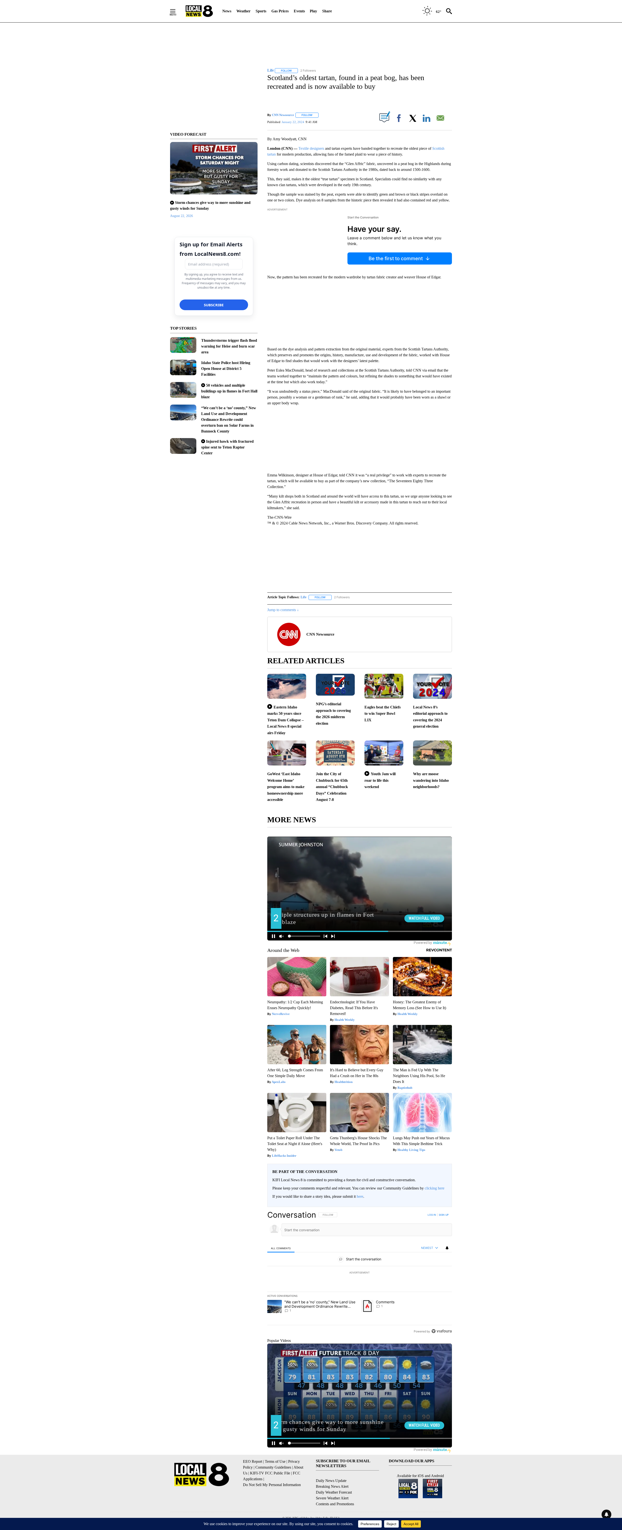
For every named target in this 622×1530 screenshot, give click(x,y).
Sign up (444, 1214)
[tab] (280, 1248)
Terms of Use (275, 1461)
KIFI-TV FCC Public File (270, 1473)
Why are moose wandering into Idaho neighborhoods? (431, 780)
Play (313, 11)
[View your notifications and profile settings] (447, 1248)
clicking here (434, 1188)
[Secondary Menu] (176, 11)
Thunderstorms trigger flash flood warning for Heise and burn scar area (229, 346)
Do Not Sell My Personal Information (272, 1485)
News (226, 11)
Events (299, 11)
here (360, 1196)
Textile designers (311, 148)
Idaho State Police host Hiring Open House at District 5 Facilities (225, 368)
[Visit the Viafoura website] (441, 1331)
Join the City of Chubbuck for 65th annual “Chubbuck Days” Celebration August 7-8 (332, 787)
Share (327, 11)
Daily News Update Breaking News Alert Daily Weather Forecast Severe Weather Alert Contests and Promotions (335, 1492)
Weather (243, 11)
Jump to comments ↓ (283, 610)
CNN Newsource (283, 115)
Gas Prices (280, 11)
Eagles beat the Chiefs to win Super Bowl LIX (382, 713)
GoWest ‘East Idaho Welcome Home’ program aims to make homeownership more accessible (285, 787)
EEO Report (252, 1461)
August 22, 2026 (181, 216)
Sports (261, 11)
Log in (432, 1214)
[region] (359, 1273)
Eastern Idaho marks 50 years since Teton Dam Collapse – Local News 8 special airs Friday (285, 720)
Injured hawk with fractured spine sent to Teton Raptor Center (227, 447)
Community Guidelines (273, 1467)
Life (303, 597)
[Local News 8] (199, 11)
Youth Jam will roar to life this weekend (380, 780)
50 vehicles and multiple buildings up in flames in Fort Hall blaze (229, 391)
